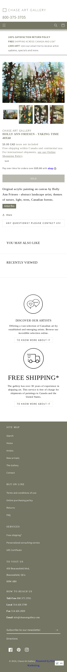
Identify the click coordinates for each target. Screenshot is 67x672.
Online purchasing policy (20, 500)
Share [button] (9, 214)
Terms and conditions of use (21, 492)
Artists (10, 450)
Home (10, 443)
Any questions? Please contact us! (33, 223)
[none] (10, 114)
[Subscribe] (56, 630)
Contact (11, 472)
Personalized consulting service (23, 542)
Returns (11, 507)
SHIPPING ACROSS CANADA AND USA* (32, 41)
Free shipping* (14, 535)
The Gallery (13, 465)
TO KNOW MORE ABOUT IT (33, 340)
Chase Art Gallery (26, 661)
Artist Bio (9, 206)
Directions (12, 638)
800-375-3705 (14, 17)
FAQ (9, 515)
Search (10, 435)
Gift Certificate (14, 550)
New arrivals (13, 458)
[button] (4, 25)
